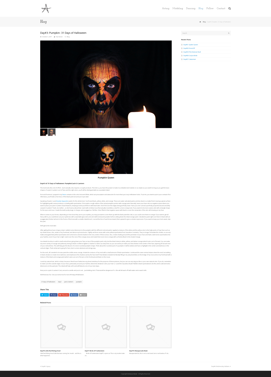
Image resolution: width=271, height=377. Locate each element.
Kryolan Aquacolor (62, 201)
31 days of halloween (48, 282)
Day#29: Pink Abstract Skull (192, 52)
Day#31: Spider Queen (190, 45)
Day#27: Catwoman (189, 59)
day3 (59, 282)
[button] (44, 295)
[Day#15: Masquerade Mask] (150, 327)
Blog (68, 37)
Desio (64, 194)
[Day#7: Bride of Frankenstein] (106, 327)
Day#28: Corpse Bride (190, 55)
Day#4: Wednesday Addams (220, 366)
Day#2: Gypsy (45, 366)
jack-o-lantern (68, 282)
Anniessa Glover (132, 374)
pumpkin (79, 282)
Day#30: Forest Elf (189, 48)
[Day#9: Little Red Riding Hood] (61, 327)
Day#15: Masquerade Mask (138, 351)
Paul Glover (59, 37)
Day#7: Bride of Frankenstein (94, 351)
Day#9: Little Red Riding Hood (50, 351)
